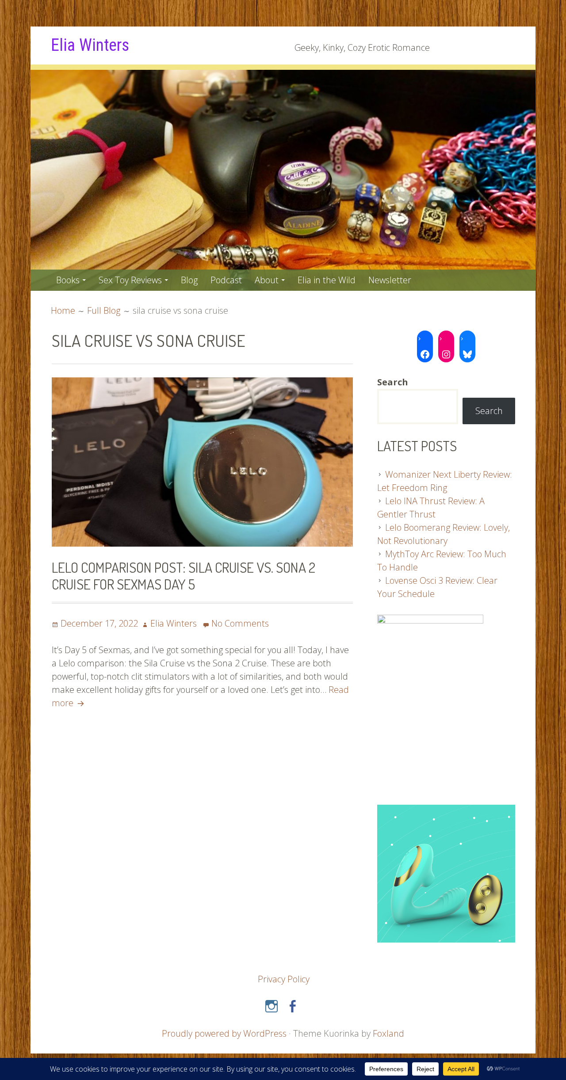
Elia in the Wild (327, 280)
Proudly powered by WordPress (224, 1033)
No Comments (240, 623)
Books (68, 280)
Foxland (388, 1033)
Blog (189, 280)
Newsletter (389, 280)
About (267, 280)
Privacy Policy (284, 979)
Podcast (226, 280)
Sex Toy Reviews (130, 280)
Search (489, 411)
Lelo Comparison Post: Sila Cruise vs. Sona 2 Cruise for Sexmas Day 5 (183, 575)
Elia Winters (90, 45)
